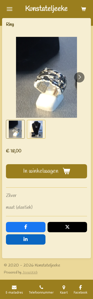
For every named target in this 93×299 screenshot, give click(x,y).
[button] (15, 129)
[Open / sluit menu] (9, 9)
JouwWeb (29, 272)
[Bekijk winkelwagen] (83, 9)
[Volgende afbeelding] (79, 77)
